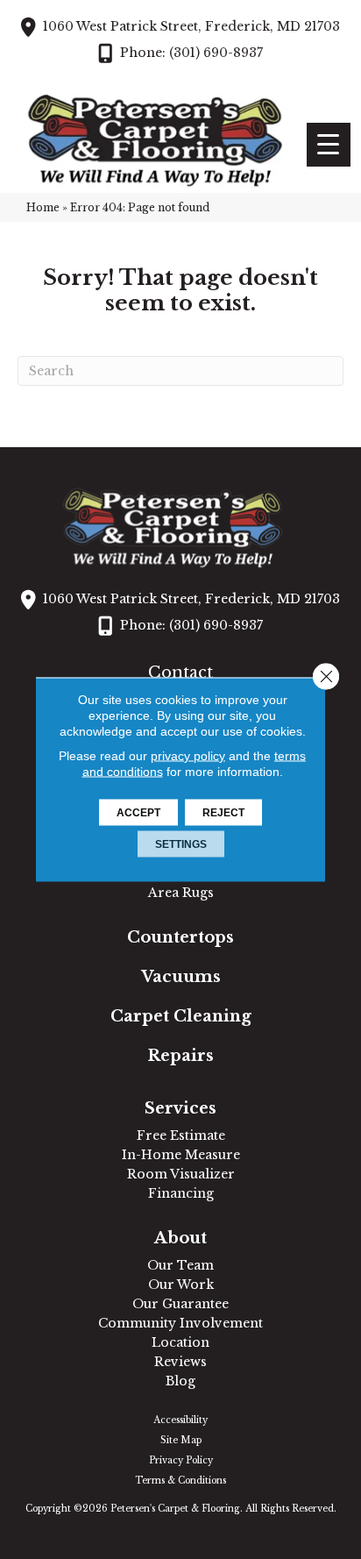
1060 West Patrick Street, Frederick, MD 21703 (191, 26)
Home (43, 207)
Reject (223, 813)
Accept (138, 813)
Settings (181, 844)
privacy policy (188, 756)
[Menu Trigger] (328, 145)
